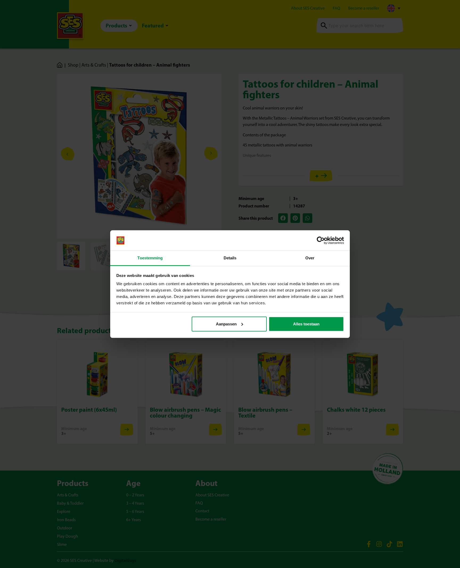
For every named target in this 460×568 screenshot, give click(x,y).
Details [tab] (230, 258)
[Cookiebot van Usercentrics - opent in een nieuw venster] (320, 240)
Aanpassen (226, 324)
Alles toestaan (306, 324)
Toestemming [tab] (150, 258)
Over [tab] (309, 258)
